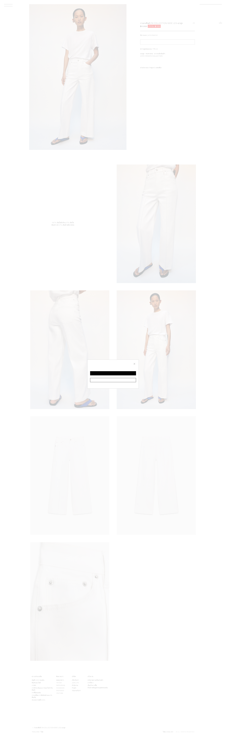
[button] (113, 373)
